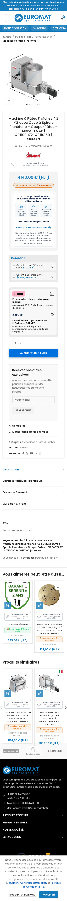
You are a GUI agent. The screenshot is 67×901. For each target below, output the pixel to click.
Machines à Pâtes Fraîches (19, 40)
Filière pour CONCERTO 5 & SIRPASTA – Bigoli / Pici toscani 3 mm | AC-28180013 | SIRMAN (49, 629)
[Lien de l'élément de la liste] (33, 796)
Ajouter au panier (33, 353)
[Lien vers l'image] (21, 770)
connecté (29, 557)
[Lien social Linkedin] (36, 453)
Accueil (7, 37)
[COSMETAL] (11, 751)
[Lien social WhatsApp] (40, 453)
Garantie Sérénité (18, 624)
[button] (7, 605)
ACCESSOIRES (17, 635)
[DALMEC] (56, 751)
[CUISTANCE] (33, 751)
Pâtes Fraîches (43, 37)
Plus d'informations (22, 894)
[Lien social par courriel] (31, 453)
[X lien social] (27, 453)
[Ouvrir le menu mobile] (6, 18)
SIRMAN (24, 447)
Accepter (49, 894)
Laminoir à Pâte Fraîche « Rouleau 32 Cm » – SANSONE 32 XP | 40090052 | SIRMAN (18, 717)
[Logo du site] (33, 18)
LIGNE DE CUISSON (15, 28)
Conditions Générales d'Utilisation (27, 883)
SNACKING (39, 28)
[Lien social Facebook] (23, 453)
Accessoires (49, 644)
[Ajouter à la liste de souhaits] (26, 587)
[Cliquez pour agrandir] (9, 101)
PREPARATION (23, 37)
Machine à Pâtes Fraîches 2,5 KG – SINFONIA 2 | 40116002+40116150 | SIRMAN (49, 718)
